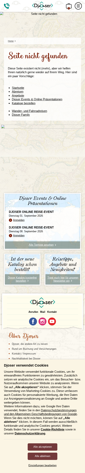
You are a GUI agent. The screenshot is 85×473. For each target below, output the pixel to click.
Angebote (18, 95)
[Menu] (78, 5)
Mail (42, 311)
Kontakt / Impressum (24, 353)
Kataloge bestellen (23, 103)
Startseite (18, 87)
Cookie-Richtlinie (52, 429)
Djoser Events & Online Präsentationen (37, 99)
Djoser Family (21, 114)
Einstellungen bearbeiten (42, 465)
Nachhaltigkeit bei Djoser (26, 358)
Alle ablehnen (42, 456)
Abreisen (17, 91)
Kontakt (52, 311)
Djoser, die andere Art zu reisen (30, 343)
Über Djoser (23, 336)
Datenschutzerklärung (30, 433)
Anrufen (33, 311)
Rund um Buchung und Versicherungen (34, 348)
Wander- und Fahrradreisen (29, 111)
